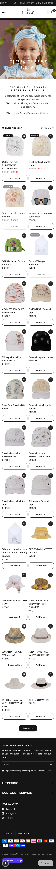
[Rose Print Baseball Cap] (14, 389)
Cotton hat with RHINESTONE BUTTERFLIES (10, 165)
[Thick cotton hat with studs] (41, 145)
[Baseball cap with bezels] (41, 341)
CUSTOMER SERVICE (17, 792)
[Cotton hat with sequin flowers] (14, 197)
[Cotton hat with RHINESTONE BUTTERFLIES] (14, 145)
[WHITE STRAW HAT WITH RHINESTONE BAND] (14, 683)
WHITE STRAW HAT (39, 700)
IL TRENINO (10, 783)
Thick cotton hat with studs (39, 164)
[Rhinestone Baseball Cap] (41, 485)
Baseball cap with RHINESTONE (11, 455)
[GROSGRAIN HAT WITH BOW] (14, 584)
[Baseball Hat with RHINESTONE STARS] (41, 437)
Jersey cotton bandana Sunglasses (40, 215)
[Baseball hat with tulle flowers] (41, 389)
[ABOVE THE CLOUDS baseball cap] (14, 293)
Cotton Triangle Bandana (37, 263)
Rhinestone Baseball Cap (39, 503)
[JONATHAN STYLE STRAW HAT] (14, 635)
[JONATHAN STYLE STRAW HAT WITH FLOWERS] (41, 584)
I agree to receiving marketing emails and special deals (28, 770)
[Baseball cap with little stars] (14, 485)
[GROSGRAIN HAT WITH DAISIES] (41, 533)
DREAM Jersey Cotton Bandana (13, 263)
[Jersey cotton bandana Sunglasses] (41, 197)
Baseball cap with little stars (13, 503)
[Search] (48, 12)
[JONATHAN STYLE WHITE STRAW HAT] (41, 635)
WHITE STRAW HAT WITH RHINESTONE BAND (12, 703)
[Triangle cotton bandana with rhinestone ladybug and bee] (14, 533)
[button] (5, 863)
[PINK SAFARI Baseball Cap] (41, 293)
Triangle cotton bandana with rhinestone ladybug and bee (14, 552)
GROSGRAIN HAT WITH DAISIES (41, 551)
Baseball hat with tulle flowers (40, 407)
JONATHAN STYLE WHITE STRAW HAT (39, 653)
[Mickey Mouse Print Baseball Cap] (14, 341)
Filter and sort (13, 128)
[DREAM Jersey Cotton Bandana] (14, 245)
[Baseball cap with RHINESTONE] (14, 437)
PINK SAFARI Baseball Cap (40, 311)
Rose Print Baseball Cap (14, 405)
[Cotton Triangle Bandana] (41, 245)
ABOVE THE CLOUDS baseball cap (13, 311)
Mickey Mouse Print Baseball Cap (12, 359)
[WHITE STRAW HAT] (41, 683)
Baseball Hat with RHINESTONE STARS (39, 455)
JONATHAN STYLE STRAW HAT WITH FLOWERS (38, 604)
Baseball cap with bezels (41, 357)
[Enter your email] (51, 764)
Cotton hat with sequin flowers (13, 215)
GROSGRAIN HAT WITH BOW (14, 602)
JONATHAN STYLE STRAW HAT (12, 653)
